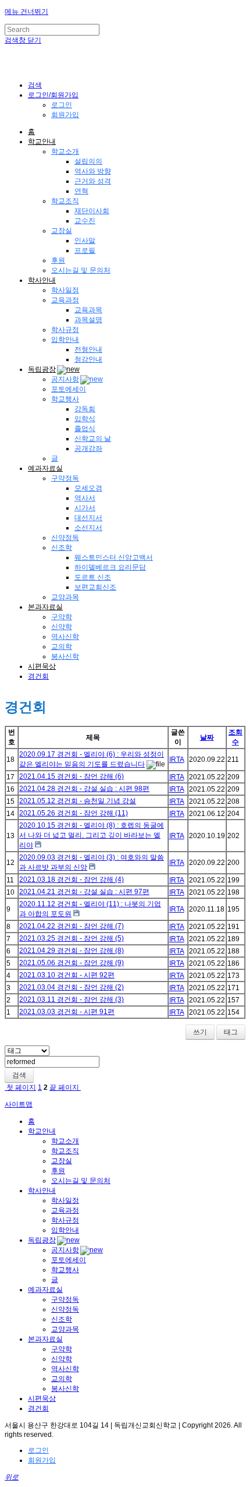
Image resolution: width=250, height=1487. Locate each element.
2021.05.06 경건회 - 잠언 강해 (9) (71, 963)
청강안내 (88, 359)
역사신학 (65, 637)
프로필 (84, 250)
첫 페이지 (20, 1087)
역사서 (84, 498)
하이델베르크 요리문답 (110, 567)
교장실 (61, 231)
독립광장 (42, 369)
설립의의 (88, 161)
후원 (58, 260)
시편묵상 (42, 666)
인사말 (84, 240)
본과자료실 (45, 607)
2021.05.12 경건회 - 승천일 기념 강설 (77, 801)
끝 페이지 (65, 1087)
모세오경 (88, 488)
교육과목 (88, 310)
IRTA (176, 759)
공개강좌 (88, 448)
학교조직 (65, 201)
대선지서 (88, 518)
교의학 (61, 646)
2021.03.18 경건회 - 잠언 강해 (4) (71, 879)
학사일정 (65, 290)
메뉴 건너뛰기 (26, 12)
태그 (231, 1032)
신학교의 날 (92, 439)
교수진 (84, 221)
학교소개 (65, 151)
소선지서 (88, 528)
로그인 (61, 105)
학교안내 (42, 141)
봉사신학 (65, 656)
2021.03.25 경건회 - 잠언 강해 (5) (71, 938)
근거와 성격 (92, 181)
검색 (19, 1075)
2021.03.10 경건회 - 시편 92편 (67, 975)
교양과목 (65, 597)
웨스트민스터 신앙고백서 (113, 557)
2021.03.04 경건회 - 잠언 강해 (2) (71, 987)
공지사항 (65, 379)
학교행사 (65, 399)
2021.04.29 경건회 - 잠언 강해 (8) (71, 950)
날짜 (207, 737)
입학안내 (65, 339)
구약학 (61, 617)
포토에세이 (68, 389)
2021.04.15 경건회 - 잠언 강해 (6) (71, 776)
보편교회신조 (95, 587)
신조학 (61, 547)
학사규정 (65, 330)
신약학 (61, 627)
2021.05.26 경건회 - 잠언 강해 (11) (73, 813)
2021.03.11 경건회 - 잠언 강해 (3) (71, 999)
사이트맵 (19, 1104)
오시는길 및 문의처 (80, 270)
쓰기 (200, 1032)
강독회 (84, 409)
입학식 (84, 419)
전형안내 (88, 349)
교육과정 (65, 300)
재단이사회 (91, 211)
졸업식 (84, 429)
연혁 (81, 191)
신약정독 (65, 538)
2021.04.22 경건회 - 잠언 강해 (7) (71, 926)
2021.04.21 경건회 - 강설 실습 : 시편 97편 (84, 892)
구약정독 (65, 478)
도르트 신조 (92, 577)
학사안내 (42, 280)
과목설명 (88, 320)
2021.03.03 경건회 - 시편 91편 (67, 1012)
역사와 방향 (92, 171)
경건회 (38, 676)
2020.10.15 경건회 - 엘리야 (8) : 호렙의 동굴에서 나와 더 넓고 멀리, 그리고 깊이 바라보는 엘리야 (91, 835)
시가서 (84, 508)
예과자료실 (45, 468)
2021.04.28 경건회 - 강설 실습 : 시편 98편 (84, 789)
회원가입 (65, 115)
